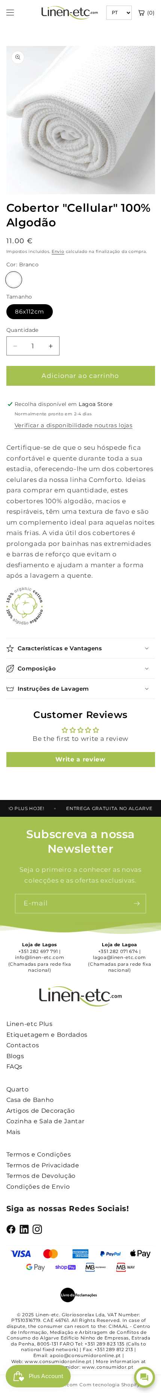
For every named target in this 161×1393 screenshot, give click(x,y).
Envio (58, 251)
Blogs (15, 1056)
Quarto (17, 1089)
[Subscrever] (137, 903)
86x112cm (30, 311)
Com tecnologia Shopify (109, 1384)
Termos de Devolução (41, 1175)
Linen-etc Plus (29, 1023)
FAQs (14, 1066)
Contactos (22, 1045)
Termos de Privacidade (42, 1165)
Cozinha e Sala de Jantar (45, 1121)
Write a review (80, 759)
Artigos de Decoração (40, 1110)
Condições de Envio (38, 1186)
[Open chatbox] (144, 1377)
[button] (80, 648)
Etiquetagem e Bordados (47, 1034)
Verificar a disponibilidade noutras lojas (74, 425)
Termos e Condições (38, 1154)
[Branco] (13, 279)
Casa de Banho (30, 1099)
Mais (13, 1132)
